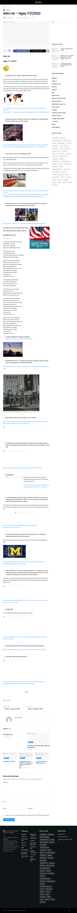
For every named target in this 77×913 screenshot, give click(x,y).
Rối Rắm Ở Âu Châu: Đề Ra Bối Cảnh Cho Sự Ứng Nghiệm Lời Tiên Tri (67, 57)
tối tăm (70, 182)
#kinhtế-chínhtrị (56, 151)
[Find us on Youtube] (73, 910)
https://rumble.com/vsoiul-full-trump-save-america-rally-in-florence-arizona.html (24, 223)
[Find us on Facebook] (67, 910)
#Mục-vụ (54, 153)
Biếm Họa (54, 78)
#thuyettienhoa (56, 161)
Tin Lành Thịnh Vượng (58, 119)
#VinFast (64, 172)
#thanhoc (61, 159)
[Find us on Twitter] (69, 910)
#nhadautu (68, 153)
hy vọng (54, 182)
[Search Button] (73, 2)
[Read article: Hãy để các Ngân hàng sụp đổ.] (55, 51)
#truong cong (68, 164)
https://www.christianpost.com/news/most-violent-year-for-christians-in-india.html (24, 650)
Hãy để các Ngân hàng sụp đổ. (66, 49)
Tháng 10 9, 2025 (7, 763)
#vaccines (66, 169)
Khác (53, 92)
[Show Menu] (3, 2)
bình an (69, 177)
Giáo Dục (54, 90)
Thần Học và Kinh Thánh (59, 113)
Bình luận (6, 782)
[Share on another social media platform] (48, 51)
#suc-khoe (55, 159)
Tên (4, 801)
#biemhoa (63, 138)
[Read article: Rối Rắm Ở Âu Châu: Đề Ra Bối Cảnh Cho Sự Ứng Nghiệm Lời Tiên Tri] (55, 58)
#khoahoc (67, 148)
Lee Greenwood (7, 238)
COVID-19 (54, 81)
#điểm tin (63, 177)
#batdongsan (56, 138)
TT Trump (54, 121)
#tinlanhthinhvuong (66, 161)
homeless (65, 179)
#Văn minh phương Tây (58, 174)
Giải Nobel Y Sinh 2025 (9, 761)
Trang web (30, 808)
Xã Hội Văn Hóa (56, 127)
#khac (61, 148)
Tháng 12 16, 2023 (26, 767)
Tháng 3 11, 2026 (31, 749)
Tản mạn (54, 110)
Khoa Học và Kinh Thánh (58, 98)
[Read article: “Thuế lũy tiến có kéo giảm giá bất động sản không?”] (55, 65)
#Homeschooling (64, 146)
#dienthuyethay (61, 143)
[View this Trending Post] (20, 767)
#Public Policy (63, 156)
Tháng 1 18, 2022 (19, 17)
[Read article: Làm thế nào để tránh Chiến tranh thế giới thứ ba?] (38, 738)
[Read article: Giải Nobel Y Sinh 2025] (10, 756)
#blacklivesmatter (57, 140)
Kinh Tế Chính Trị (56, 101)
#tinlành (54, 164)
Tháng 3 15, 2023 (64, 52)
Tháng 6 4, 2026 (7, 736)
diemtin (8, 700)
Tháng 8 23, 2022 (39, 765)
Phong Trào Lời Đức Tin (58, 104)
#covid (54, 143)
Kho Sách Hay (55, 95)
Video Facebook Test (63, 837)
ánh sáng (55, 185)
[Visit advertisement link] (63, 30)
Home (4, 7)
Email (5, 808)
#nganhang (61, 153)
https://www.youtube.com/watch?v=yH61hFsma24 (19, 339)
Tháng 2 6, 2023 (64, 68)
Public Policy (55, 107)
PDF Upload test (8, 734)
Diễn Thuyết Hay (56, 84)
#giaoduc (69, 143)
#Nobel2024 (55, 156)
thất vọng (65, 182)
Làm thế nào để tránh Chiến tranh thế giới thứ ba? (38, 746)
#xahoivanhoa (56, 177)
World (53, 124)
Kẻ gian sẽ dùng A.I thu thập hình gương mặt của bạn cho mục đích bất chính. (26, 764)
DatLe (38, 2)
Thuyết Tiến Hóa (56, 116)
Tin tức (7, 910)
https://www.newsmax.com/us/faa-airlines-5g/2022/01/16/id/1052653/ (22, 468)
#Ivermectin (55, 148)
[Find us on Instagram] (71, 910)
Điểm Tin (9, 7)
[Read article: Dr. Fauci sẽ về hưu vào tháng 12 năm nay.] (43, 756)
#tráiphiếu (55, 166)
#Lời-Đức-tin (65, 151)
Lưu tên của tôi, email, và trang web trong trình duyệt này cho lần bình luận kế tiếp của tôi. (27, 815)
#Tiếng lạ (60, 164)
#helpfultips (55, 146)
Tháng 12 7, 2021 (64, 60)
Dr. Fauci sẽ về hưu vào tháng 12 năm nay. (41, 762)
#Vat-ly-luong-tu (56, 172)
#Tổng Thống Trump (57, 169)
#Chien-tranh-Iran (67, 140)
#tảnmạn (61, 166)
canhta (54, 179)
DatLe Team (10, 17)
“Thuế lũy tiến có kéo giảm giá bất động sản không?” (66, 65)
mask (59, 182)
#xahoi (67, 174)
